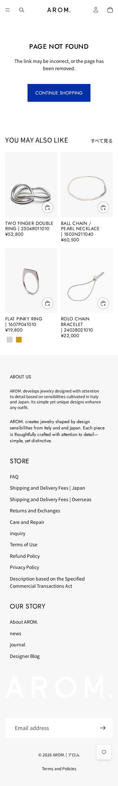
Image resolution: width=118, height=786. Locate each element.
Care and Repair (27, 522)
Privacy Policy (24, 567)
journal (17, 644)
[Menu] (7, 9)
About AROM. (24, 622)
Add (108, 207)
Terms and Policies (59, 768)
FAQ (14, 476)
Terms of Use (23, 544)
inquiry (17, 533)
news (15, 633)
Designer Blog (25, 656)
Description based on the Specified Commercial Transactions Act (47, 582)
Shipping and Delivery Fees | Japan (47, 488)
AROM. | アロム (66, 754)
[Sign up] (103, 728)
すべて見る (101, 140)
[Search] (21, 10)
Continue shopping (59, 93)
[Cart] (110, 10)
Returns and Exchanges (35, 510)
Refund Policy (25, 556)
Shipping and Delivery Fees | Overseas (50, 499)
